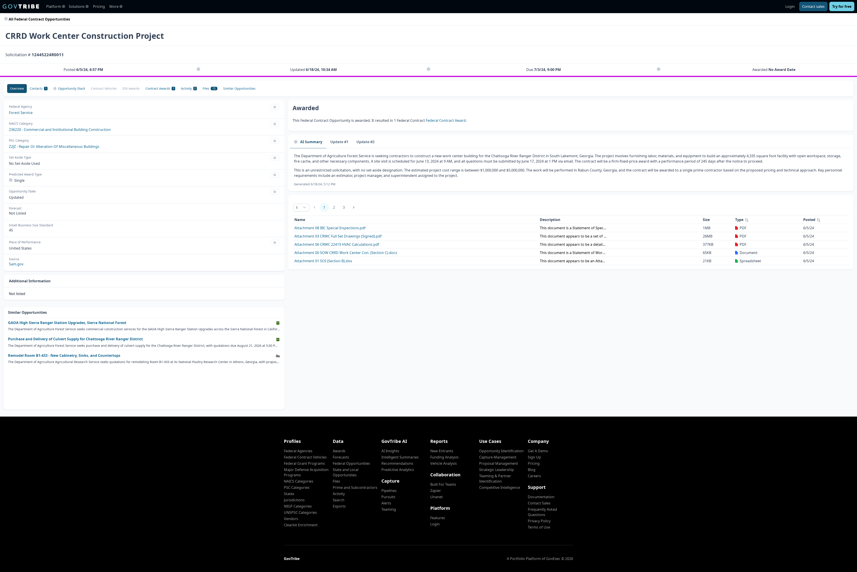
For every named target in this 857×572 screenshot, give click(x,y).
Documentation (541, 496)
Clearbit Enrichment (301, 524)
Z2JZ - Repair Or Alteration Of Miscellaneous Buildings (54, 146)
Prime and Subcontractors (355, 487)
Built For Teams (443, 484)
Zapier (435, 490)
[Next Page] (353, 207)
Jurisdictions (294, 500)
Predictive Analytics (397, 469)
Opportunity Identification (501, 450)
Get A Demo (538, 450)
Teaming (388, 509)
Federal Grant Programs (304, 463)
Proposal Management (498, 463)
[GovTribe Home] (21, 6)
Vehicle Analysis (443, 463)
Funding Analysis (444, 457)
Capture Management (497, 457)
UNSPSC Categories (300, 512)
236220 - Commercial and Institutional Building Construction (60, 129)
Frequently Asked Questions (542, 512)
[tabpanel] (571, 169)
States (289, 493)
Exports (339, 506)
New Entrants (441, 450)
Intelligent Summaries (400, 457)
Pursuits (388, 496)
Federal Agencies (298, 450)
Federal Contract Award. (446, 120)
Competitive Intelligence (499, 487)
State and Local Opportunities (345, 472)
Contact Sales (539, 503)
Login (790, 6)
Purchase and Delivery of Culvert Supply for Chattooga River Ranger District (75, 339)
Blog (531, 469)
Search (338, 500)
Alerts (386, 503)
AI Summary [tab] (311, 141)
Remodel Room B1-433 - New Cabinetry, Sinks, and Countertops (64, 355)
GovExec (553, 558)
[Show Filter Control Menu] (274, 107)
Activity (339, 493)
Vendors (291, 518)
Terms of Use (539, 527)
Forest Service (21, 112)
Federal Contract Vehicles (305, 457)
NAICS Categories (298, 481)
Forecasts (341, 457)
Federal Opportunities (351, 463)
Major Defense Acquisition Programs (306, 472)
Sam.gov (16, 264)
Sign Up (534, 457)
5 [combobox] (297, 207)
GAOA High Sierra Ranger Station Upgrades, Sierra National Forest (67, 323)
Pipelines (389, 490)
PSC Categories (297, 487)
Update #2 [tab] (365, 141)
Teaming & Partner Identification (495, 478)
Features (437, 517)
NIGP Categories (298, 506)
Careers (534, 475)
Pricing (99, 6)
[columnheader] (767, 220)
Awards (339, 450)
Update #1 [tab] (339, 141)
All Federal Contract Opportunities (39, 19)
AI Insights (390, 450)
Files (336, 481)
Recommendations (397, 463)
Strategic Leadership (496, 469)
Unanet (436, 496)
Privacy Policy (539, 520)
